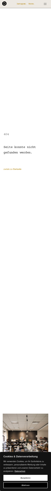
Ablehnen (25, 485)
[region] (25, 471)
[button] (45, 4)
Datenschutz (20, 471)
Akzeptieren (25, 477)
